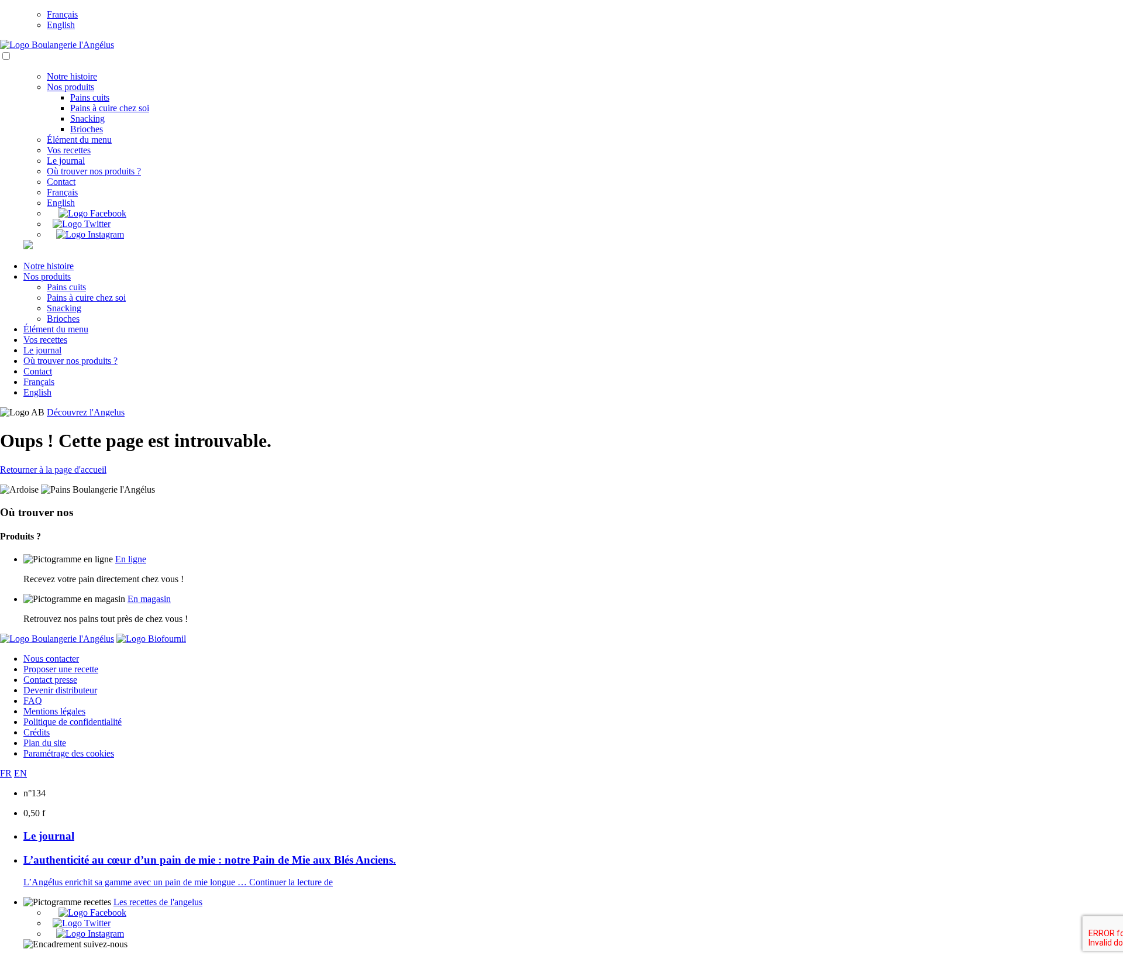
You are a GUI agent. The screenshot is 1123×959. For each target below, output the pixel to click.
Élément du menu (79, 140)
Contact (61, 182)
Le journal (66, 161)
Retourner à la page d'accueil (53, 470)
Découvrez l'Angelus (86, 412)
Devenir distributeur (60, 690)
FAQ (32, 701)
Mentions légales (54, 711)
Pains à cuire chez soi (109, 108)
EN (20, 773)
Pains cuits (89, 97)
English (61, 25)
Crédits (36, 732)
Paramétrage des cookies (68, 753)
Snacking (87, 118)
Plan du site (44, 743)
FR (6, 773)
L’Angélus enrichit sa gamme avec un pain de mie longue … (136, 882)
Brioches (86, 129)
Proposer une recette (60, 669)
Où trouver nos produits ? (94, 171)
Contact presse (50, 680)
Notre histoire (72, 76)
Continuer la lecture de (291, 882)
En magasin (149, 599)
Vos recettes (69, 150)
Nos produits (70, 87)
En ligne (130, 559)
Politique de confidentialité (72, 722)
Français (62, 14)
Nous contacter (51, 659)
